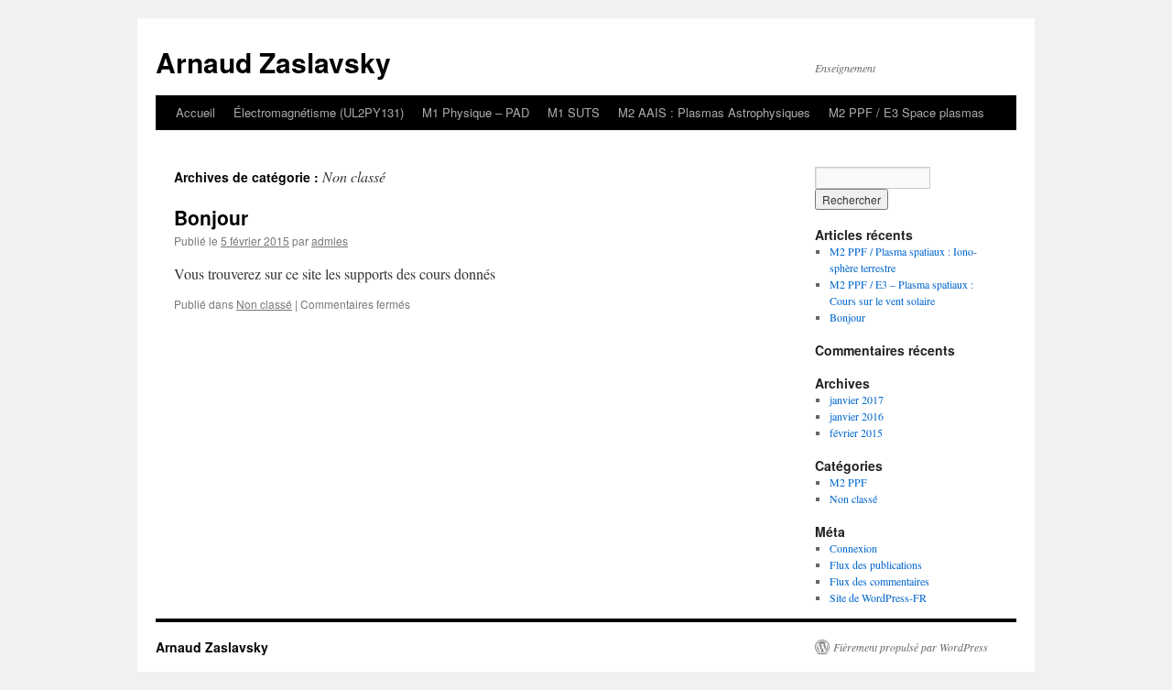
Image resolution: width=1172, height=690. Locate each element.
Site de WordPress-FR (878, 597)
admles (329, 240)
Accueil (195, 112)
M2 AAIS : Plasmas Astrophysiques (714, 112)
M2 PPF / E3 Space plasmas (906, 112)
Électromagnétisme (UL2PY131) (318, 112)
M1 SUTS (574, 112)
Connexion (853, 548)
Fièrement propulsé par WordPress (910, 647)
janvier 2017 (857, 399)
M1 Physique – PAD (475, 112)
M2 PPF (848, 482)
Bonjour (211, 217)
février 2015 (856, 432)
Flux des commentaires (879, 581)
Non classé (264, 304)
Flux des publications (876, 564)
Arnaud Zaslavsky (273, 62)
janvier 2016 (857, 416)
